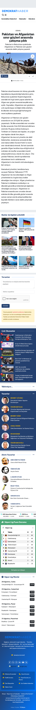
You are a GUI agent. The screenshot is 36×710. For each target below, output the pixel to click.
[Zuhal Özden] (5, 427)
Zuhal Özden (15, 426)
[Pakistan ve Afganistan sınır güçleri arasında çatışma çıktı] (18, 63)
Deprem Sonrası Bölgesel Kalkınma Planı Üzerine (22, 419)
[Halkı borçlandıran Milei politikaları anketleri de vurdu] (9, 261)
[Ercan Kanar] (5, 436)
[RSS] (26, 662)
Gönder (5, 306)
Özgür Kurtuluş (17, 407)
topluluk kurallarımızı (18, 312)
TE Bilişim (22, 707)
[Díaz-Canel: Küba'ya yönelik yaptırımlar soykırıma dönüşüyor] (27, 241)
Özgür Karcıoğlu (17, 443)
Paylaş (5, 76)
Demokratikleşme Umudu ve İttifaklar (20, 480)
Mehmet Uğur (16, 416)
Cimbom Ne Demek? (27, 694)
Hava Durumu (25, 674)
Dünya (18, 31)
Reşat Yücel (15, 486)
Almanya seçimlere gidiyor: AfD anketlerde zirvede (26, 230)
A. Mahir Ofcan (16, 477)
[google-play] (22, 667)
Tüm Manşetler (9, 683)
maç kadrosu (26, 700)
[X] (13, 662)
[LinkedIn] (19, 662)
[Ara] (3, 15)
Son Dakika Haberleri (27, 683)
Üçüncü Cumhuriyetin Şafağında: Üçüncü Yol (22, 489)
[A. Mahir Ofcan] (5, 479)
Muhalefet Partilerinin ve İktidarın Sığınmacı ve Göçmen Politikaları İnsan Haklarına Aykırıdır (22, 437)
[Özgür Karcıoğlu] (5, 445)
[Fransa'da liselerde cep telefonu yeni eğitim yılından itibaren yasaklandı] (9, 222)
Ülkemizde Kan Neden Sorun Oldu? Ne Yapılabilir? (20, 446)
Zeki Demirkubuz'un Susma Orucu (22, 428)
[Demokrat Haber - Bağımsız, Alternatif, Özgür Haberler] (15, 11)
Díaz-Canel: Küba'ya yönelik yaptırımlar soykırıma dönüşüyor (26, 248)
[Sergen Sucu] (5, 497)
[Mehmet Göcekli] (5, 400)
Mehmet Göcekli (17, 398)
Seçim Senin (15, 471)
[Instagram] (16, 662)
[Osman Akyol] (5, 506)
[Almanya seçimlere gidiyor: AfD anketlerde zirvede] (27, 222)
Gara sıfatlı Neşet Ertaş (18, 462)
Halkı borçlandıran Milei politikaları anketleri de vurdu (9, 268)
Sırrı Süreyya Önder (18, 460)
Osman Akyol (15, 504)
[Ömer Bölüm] (5, 470)
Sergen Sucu (15, 496)
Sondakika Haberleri (9, 19)
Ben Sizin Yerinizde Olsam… (20, 498)
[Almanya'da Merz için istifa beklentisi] (27, 261)
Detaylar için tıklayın (18, 570)
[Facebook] (9, 662)
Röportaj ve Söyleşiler (13, 694)
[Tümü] (33, 386)
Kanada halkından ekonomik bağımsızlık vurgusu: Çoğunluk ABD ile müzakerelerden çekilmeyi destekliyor (9, 250)
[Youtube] (23, 662)
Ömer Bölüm (15, 469)
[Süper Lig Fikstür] (33, 577)
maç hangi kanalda (18, 702)
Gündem (31, 19)
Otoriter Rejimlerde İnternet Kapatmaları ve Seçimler (20, 410)
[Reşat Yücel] (5, 488)
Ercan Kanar (15, 434)
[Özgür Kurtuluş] (5, 409)
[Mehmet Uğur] (5, 418)
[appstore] (13, 667)
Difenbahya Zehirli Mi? (17, 696)
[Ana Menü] (5, 15)
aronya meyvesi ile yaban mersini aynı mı (17, 698)
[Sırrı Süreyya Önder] (5, 461)
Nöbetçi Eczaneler (10, 674)
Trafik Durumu (9, 677)
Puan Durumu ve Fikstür (25, 678)
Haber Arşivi (8, 687)
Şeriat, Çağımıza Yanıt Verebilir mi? (21, 507)
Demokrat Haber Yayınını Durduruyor (19, 401)
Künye (4, 694)
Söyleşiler (22, 19)
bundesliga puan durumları (13, 700)
